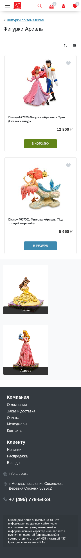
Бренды (13, 463)
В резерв (40, 246)
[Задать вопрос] (63, 5)
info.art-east (18, 473)
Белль (25, 310)
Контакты (14, 430)
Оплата (13, 418)
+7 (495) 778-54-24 (29, 499)
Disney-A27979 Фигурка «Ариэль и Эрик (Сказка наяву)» (36, 119)
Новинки (14, 450)
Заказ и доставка (21, 411)
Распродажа (17, 456)
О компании (17, 405)
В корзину (40, 143)
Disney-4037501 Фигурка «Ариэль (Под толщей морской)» (35, 221)
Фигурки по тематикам (25, 20)
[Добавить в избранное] (68, 63)
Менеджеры (17, 424)
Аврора (25, 370)
